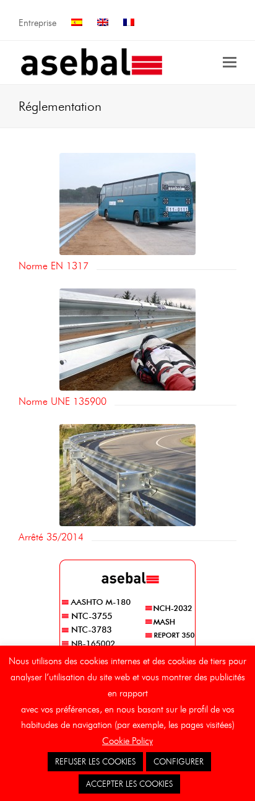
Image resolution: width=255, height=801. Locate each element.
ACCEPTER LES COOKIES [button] (129, 784)
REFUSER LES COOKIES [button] (95, 761)
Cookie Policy (127, 741)
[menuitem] (76, 23)
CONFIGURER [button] (178, 761)
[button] (229, 62)
